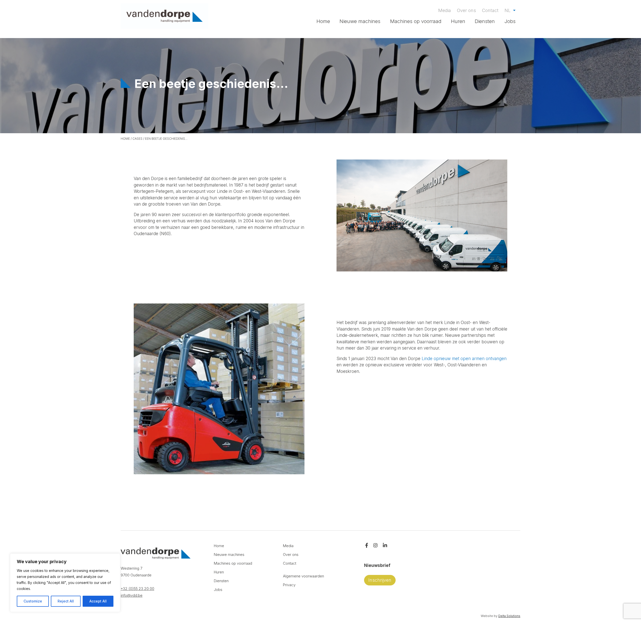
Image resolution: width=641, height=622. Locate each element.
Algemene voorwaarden (303, 576)
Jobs (510, 21)
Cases (137, 138)
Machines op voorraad (415, 21)
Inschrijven (379, 580)
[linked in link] (385, 545)
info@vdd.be (131, 595)
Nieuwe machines (360, 21)
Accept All (98, 601)
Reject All (66, 601)
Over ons (466, 10)
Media (444, 10)
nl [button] (508, 10)
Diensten (485, 21)
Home (323, 21)
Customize (33, 601)
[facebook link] (366, 545)
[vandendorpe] (164, 16)
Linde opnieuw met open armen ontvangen (464, 358)
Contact (490, 10)
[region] (65, 582)
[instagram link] (375, 545)
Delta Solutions (509, 616)
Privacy (289, 584)
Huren (458, 21)
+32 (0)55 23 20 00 (137, 588)
